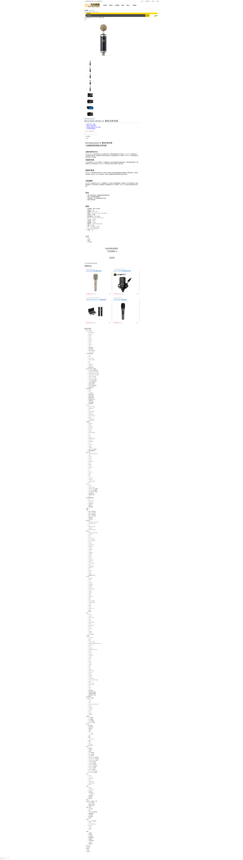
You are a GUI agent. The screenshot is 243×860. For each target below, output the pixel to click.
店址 (142, 1)
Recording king (92, 602)
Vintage (90, 631)
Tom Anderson (92, 563)
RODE (90, 341)
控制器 (90, 505)
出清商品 (88, 851)
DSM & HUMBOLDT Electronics (95, 643)
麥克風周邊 (91, 403)
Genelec (90, 431)
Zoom (90, 346)
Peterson (90, 672)
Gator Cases (91, 778)
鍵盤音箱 (90, 798)
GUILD (90, 590)
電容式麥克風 (92, 118)
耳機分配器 (91, 519)
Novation (90, 707)
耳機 (87, 509)
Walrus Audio (91, 684)
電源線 (90, 817)
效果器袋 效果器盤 (92, 692)
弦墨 (89, 610)
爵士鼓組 (90, 725)
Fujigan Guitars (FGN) (93, 532)
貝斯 (87, 613)
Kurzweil (90, 710)
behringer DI (91, 408)
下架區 (88, 849)
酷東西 (88, 848)
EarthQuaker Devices (93, 649)
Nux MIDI (90, 708)
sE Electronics (91, 418)
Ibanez (90, 555)
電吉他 (88, 531)
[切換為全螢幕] (3, 857)
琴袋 (87, 774)
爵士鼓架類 (91, 726)
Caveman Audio (92, 642)
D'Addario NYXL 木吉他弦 (94, 758)
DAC (89, 496)
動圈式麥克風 (91, 396)
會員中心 (128, 5)
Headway (90, 591)
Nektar (90, 705)
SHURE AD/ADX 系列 (93, 379)
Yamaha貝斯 (91, 634)
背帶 (87, 799)
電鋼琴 (88, 716)
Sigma (90, 604)
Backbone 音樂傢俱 (92, 821)
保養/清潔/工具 (91, 805)
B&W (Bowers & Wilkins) (93, 522)
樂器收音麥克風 (97, 298)
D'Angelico (91, 552)
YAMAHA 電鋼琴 (92, 722)
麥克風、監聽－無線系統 (91, 368)
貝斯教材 (90, 834)
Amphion (90, 423)
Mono (90, 780)
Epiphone (91, 546)
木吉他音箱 (91, 795)
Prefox (90, 827)
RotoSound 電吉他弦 (93, 764)
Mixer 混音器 (89, 330)
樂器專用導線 (91, 813)
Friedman (91, 654)
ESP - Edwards (91, 538)
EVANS (92, 733)
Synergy (90, 790)
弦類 (87, 746)
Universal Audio (92, 481)
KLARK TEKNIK (91, 411)
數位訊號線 (91, 816)
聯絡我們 (134, 5)
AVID (89, 455)
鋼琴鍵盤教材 (91, 837)
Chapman (91, 549)
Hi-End (88, 484)
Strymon (90, 676)
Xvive (90, 482)
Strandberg (91, 560)
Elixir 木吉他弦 (91, 754)
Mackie (90, 338)
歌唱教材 (90, 839)
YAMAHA (90, 365)
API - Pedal (91, 637)
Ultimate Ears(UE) (92, 529)
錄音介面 (88, 452)
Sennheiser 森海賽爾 (93, 490)
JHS (89, 660)
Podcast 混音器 (92, 350)
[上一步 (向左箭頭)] (1, 859)
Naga (90, 597)
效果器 (88, 635)
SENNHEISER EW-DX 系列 (94, 373)
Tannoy (90, 446)
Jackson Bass (91, 625)
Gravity (90, 822)
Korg (89, 711)
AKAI (89, 699)
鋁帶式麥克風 (91, 402)
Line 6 (90, 663)
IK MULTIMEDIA (92, 432)
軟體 (87, 508)
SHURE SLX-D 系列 (92, 376)
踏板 (89, 736)
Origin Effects (91, 670)
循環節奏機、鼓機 (92, 695)
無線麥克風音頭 (92, 384)
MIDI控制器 (89, 696)
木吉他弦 (90, 749)
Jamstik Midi (91, 566)
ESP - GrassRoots (92, 540)
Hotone (90, 657)
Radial (90, 417)
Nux (89, 469)
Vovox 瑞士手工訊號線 (93, 491)
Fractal (90, 652)
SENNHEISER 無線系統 (93, 370)
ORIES (90, 572)
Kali (89, 434)
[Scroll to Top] (121, 856)
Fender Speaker (92, 359)
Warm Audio (91, 682)
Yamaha (90, 344)
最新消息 (111, 5)
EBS (89, 646)
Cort (89, 581)
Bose (89, 356)
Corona (90, 550)
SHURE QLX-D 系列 (92, 378)
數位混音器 (91, 347)
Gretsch (90, 573)
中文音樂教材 (91, 840)
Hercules (90, 825)
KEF (89, 525)
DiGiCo (90, 335)
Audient (90, 459)
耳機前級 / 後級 (92, 494)
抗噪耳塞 (90, 517)
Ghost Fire (91, 655)
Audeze (90, 485)
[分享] (6, 857)
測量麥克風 (91, 400)
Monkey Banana (92, 438)
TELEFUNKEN (91, 420)
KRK (89, 435)
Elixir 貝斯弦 (91, 755)
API (89, 499)
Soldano (90, 675)
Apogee (90, 456)
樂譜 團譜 (90, 843)
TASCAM (90, 479)
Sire (89, 629)
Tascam (90, 343)
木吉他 (88, 576)
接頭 (89, 810)
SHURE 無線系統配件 (93, 381)
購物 (153, 1)
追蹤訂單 (148, 1)
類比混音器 (91, 349)
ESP (89, 535)
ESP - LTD (90, 541)
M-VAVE (90, 664)
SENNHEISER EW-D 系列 (93, 371)
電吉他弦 (90, 748)
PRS (89, 569)
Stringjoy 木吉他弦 (92, 763)
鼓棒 (89, 740)
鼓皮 (89, 731)
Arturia (90, 458)
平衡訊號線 (91, 814)
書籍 (87, 831)
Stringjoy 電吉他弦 (92, 761)
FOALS (90, 775)
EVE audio (91, 428)
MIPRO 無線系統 (92, 382)
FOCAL (90, 429)
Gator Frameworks (92, 824)
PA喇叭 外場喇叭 (90, 353)
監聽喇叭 (88, 421)
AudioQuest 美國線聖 (93, 811)
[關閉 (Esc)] (8, 857)
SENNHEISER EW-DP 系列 (94, 374)
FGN (89, 619)
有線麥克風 (88, 17)
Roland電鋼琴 (91, 720)
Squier (90, 558)
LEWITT (115, 269)
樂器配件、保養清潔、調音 (92, 801)
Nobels (90, 669)
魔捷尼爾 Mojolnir (92, 575)
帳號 (158, 1)
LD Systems (91, 364)
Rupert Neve (91, 414)
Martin (90, 594)
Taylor (90, 605)
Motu (90, 462)
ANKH (90, 579)
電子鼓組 (90, 728)
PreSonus (90, 340)
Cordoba (90, 582)
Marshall (90, 528)
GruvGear (91, 777)
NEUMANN (91, 441)
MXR (89, 666)
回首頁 (112, 258)
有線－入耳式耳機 (92, 513)
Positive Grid (91, 789)
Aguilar (90, 638)
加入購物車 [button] (109, 294)
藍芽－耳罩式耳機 (92, 514)
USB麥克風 (91, 393)
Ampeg (90, 787)
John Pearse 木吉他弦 (93, 772)
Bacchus (90, 570)
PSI (89, 443)
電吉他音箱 (91, 792)
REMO (92, 734)
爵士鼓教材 (91, 836)
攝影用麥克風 (91, 397)
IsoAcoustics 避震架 (93, 449)
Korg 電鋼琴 (91, 719)
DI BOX (88, 405)
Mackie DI (91, 412)
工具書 (90, 842)
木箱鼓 (90, 730)
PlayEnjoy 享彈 (91, 601)
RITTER (90, 784)
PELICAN (88, 845)
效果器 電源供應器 (92, 693)
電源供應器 (91, 506)
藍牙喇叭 (88, 520)
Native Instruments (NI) (93, 704)
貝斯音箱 (90, 796)
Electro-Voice (91, 358)
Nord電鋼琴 (91, 717)
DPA (89, 391)
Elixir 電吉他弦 (91, 752)
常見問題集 (117, 5)
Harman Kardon (92, 523)
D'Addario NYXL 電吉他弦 (94, 757)
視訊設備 (88, 846)
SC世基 (90, 828)
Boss (89, 640)
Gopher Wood (91, 588)
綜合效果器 (91, 690)
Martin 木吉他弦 (92, 769)
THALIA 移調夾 (91, 802)
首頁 (85, 17)
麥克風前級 (91, 503)
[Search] (147, 15)
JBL (89, 361)
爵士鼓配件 (91, 745)
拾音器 (90, 611)
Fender (90, 543)
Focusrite (90, 467)
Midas (90, 337)
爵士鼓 (88, 723)
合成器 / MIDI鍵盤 (90, 698)
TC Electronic (91, 678)
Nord (90, 702)
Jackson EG (91, 567)
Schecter (90, 557)
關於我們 (105, 5)
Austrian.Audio (92, 487)
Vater (90, 743)
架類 (87, 819)
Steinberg (91, 478)
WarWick (90, 632)
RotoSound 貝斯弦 (92, 767)
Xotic (89, 564)
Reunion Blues (92, 783)
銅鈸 (89, 737)
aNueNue (91, 534)
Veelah (90, 607)
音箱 (87, 786)
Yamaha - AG (91, 608)
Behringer (91, 333)
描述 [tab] (87, 138)
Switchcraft (91, 502)
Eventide (90, 648)
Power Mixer (91, 352)
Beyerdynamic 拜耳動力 (93, 488)
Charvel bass (91, 617)
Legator (90, 561)
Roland (90, 713)
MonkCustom (91, 781)
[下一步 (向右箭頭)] (3, 859)
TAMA (90, 742)
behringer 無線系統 (92, 385)
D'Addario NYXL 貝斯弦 (93, 760)
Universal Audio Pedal (93, 679)
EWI (89, 409)
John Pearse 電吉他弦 (93, 770)
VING (90, 681)
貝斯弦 (90, 751)
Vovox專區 (91, 808)
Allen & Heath (91, 332)
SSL (89, 476)
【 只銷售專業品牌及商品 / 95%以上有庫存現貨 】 (93, 1)
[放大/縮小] (1, 857)
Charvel (90, 547)
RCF (89, 362)
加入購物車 (88, 136)
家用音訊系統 (91, 493)
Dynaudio (91, 426)
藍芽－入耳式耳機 (92, 516)
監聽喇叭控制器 (92, 450)
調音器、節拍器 (92, 804)
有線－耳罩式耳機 (92, 511)
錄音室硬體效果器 (90, 497)
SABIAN (92, 739)
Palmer (90, 673)
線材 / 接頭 (89, 807)
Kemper (90, 661)
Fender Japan (91, 544)
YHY (89, 830)
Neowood (90, 596)
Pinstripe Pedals (92, 415)
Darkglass (91, 645)
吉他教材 (90, 833)
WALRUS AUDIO (92, 406)
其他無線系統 (91, 387)
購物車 (123, 5)
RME (89, 473)
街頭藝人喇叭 (91, 367)
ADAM (90, 425)
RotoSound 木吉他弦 (93, 766)
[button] (85, 20)
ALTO (90, 355)
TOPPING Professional (93, 453)
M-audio (90, 440)
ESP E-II (90, 537)
